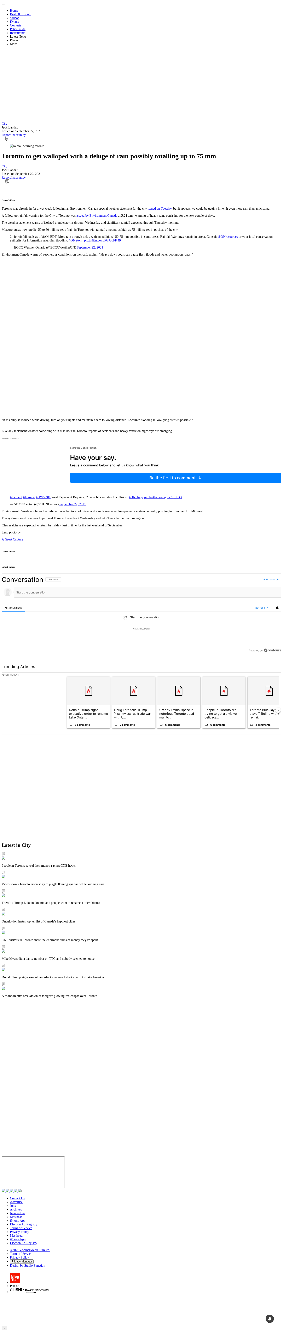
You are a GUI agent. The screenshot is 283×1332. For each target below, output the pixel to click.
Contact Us (17, 1198)
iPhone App (17, 1220)
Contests (15, 25)
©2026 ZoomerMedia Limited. (30, 1250)
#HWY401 (43, 497)
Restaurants (17, 33)
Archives (16, 1209)
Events (14, 21)
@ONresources (228, 236)
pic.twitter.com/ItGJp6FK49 (102, 240)
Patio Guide (17, 29)
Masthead (16, 1217)
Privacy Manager (22, 1261)
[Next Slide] (278, 710)
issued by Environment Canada (96, 215)
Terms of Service (21, 1228)
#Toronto (29, 497)
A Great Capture (12, 539)
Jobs (13, 1205)
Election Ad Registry (23, 1224)
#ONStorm (76, 240)
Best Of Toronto (20, 14)
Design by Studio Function (27, 1265)
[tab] (13, 607)
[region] (141, 615)
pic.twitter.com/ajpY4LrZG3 (163, 497)
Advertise (16, 1202)
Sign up (274, 579)
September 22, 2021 (90, 247)
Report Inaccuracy (14, 135)
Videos (14, 18)
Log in (264, 579)
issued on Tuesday (159, 208)
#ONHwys (136, 497)
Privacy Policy (19, 1232)
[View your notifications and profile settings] (277, 608)
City (4, 123)
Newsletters (17, 1213)
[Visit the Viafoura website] (272, 650)
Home (14, 10)
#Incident (16, 497)
